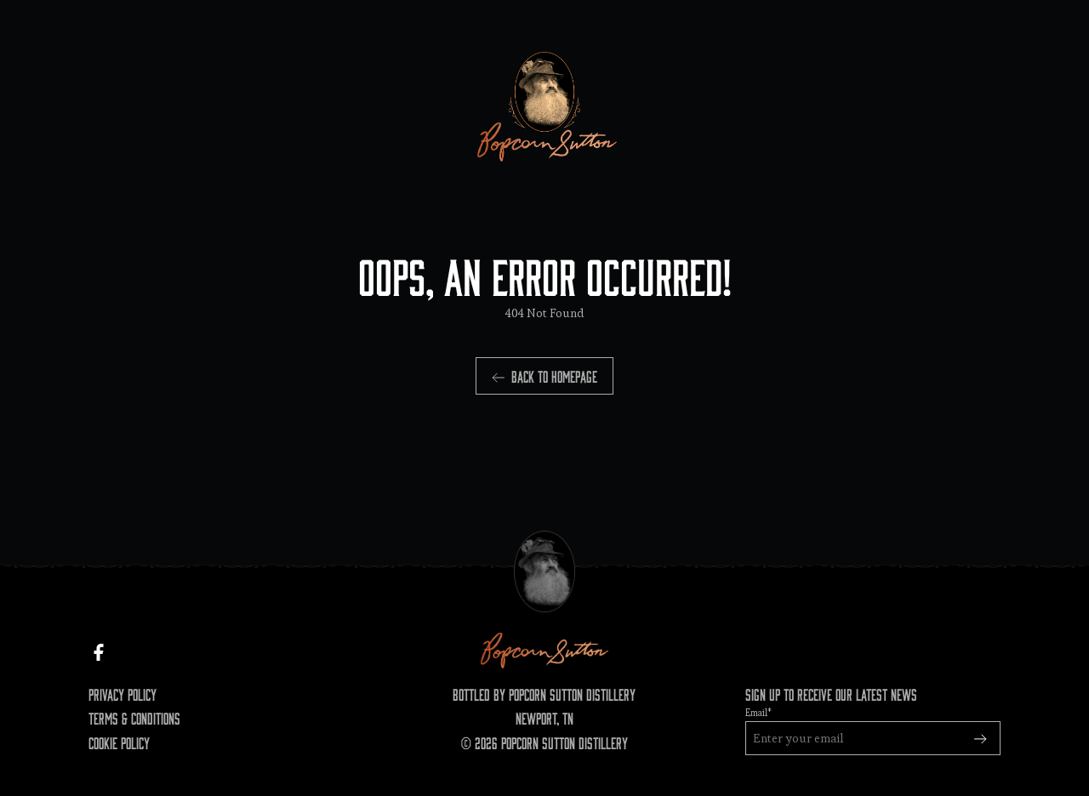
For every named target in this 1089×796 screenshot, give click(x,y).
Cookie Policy (119, 742)
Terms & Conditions (134, 717)
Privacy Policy (122, 693)
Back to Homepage (554, 375)
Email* (758, 713)
